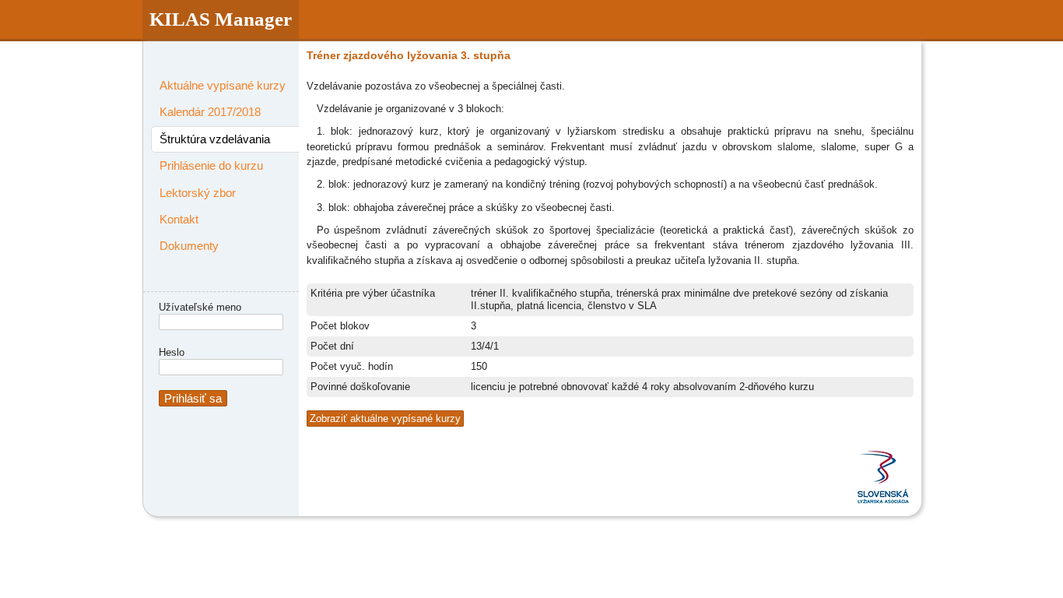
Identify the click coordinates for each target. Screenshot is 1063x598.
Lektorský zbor (198, 192)
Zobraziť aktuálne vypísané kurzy (385, 418)
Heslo (171, 352)
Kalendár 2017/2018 (210, 111)
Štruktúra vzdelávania (215, 139)
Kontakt (179, 219)
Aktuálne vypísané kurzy (223, 85)
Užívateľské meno (200, 307)
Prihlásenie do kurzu (211, 165)
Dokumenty (189, 245)
